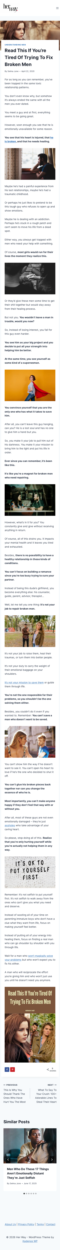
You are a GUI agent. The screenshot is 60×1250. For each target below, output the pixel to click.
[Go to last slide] (8, 1159)
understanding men (15, 45)
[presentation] (30, 1146)
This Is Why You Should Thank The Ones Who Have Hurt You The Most (14, 1093)
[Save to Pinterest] (12, 1069)
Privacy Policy (26, 1224)
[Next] (52, 1159)
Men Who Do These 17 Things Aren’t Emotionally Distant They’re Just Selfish (28, 1173)
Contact (50, 1224)
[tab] (24, 1193)
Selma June (13, 71)
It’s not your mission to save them (24, 682)
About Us (10, 1224)
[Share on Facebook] (7, 1069)
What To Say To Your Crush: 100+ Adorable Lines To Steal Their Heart (46, 1093)
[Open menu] (57, 8)
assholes (10, 825)
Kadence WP (30, 1241)
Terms (40, 1224)
